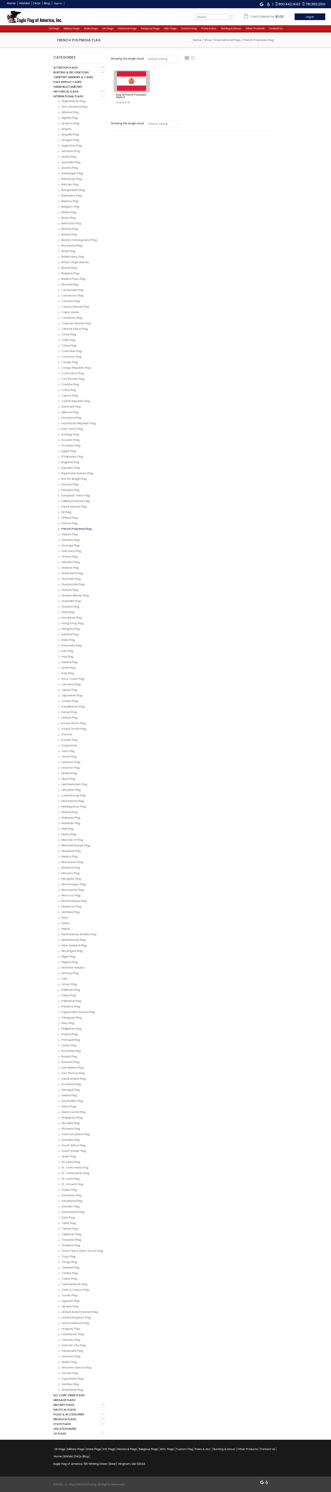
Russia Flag (69, 1056)
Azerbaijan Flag (72, 173)
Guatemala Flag (72, 584)
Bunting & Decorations (71, 72)
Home (11, 3)
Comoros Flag (71, 357)
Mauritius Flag (71, 851)
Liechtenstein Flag (74, 784)
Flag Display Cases (67, 82)
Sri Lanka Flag (70, 1162)
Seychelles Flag (72, 1101)
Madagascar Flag (73, 806)
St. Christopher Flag (75, 1173)
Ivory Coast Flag (72, 679)
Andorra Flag (70, 123)
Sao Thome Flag (72, 1073)
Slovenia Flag (70, 1129)
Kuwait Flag (69, 740)
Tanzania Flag (71, 1240)
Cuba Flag (68, 390)
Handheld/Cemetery (68, 87)
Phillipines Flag (71, 1029)
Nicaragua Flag (72, 951)
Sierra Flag (68, 1106)
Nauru (65, 923)
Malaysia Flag (70, 818)
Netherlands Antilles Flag (78, 934)
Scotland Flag (71, 1084)
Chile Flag (68, 340)
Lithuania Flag (71, 790)
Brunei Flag (69, 268)
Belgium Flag (70, 207)
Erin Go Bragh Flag (74, 479)
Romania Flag (71, 1051)
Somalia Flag (70, 1140)
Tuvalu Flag (69, 1295)
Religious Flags (150, 28)
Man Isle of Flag (72, 840)
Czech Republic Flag (75, 401)
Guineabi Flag (71, 601)
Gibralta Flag (70, 562)
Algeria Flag (69, 118)
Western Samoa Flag (76, 1367)
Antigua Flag (70, 140)
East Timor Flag (72, 429)
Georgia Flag (70, 545)
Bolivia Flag (69, 234)
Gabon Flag (69, 534)
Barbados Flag (71, 195)
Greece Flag (70, 568)
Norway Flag (70, 973)
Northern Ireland (72, 967)
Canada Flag (70, 301)
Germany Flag (71, 551)
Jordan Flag (69, 701)
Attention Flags (65, 68)
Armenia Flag (70, 151)
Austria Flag (69, 168)
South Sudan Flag (73, 1151)
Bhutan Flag (69, 229)
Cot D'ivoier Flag (72, 379)
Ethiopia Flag (70, 490)
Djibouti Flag (70, 412)
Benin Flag (68, 218)
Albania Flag (70, 112)
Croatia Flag (70, 384)
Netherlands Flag (73, 940)
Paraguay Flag (71, 1017)
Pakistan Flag (70, 990)
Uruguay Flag (70, 1329)
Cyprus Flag (69, 395)
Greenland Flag (72, 573)
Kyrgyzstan (69, 745)
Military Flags (71, 28)
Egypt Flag (68, 451)
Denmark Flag (71, 407)
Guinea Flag (69, 590)
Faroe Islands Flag (74, 506)
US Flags (54, 28)
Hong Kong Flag (72, 623)
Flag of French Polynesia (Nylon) (131, 96)
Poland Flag (69, 1034)
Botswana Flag (71, 245)
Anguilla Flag (70, 134)
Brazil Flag (68, 251)
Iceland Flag (69, 634)
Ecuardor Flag (70, 445)
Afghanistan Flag (73, 101)
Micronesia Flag (72, 862)
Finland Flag (69, 518)
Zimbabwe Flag (72, 1390)
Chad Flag (68, 334)
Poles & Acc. (209, 28)
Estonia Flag (69, 484)
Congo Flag (69, 362)
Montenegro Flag (73, 884)
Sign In (58, 3)
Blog (47, 3)
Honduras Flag (71, 618)
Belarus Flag (69, 201)
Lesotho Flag (70, 768)
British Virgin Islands (75, 262)
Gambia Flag (70, 540)
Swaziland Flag (71, 1201)
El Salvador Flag (72, 456)
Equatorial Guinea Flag (77, 473)
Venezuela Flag (72, 1351)
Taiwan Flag (69, 1229)
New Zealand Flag (74, 945)
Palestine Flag (71, 1001)
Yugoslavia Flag (72, 1379)
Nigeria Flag (69, 962)
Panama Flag (70, 1006)
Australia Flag (70, 162)
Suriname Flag (71, 1195)
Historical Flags (127, 28)
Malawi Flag (69, 812)
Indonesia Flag (71, 645)
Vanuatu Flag (70, 1340)
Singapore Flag (72, 1117)
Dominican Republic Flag (78, 423)
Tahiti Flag (68, 1223)
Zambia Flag (70, 1384)
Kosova (66, 734)
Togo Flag (68, 1256)
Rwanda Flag (70, 1062)
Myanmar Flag (71, 906)
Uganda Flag (70, 1301)
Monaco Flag (70, 873)
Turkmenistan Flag (74, 1284)
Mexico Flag (69, 856)
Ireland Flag (69, 662)
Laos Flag (68, 751)
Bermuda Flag (71, 223)
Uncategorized (64, 1429)
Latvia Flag (68, 756)
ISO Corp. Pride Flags (69, 1395)
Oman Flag (69, 984)
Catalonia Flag (71, 318)
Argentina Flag (71, 145)
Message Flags (64, 1400)
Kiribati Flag (69, 718)
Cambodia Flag (72, 290)
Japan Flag (69, 690)
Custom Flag (189, 28)
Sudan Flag (69, 1190)
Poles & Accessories (68, 1414)
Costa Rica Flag (72, 373)
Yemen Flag (69, 1373)
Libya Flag (68, 779)
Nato (65, 918)
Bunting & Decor (231, 28)
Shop (208, 40)
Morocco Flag (70, 895)
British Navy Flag (72, 257)
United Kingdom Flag (76, 1317)
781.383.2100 (315, 4)
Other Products (255, 28)
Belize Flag (68, 212)
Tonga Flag (69, 1262)
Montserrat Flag (72, 890)
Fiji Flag (66, 512)
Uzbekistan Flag (72, 1334)
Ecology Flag (70, 434)
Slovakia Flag (70, 1123)
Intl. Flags (107, 28)
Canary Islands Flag (75, 307)
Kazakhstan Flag (73, 706)
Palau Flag (68, 995)
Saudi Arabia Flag (73, 1079)
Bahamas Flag (71, 179)
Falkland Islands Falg (75, 501)
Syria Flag (68, 1217)
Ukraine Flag (69, 1306)
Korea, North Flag (73, 723)
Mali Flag (67, 829)
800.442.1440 (289, 4)
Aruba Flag (68, 157)
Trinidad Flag (70, 1267)
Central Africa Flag (74, 329)
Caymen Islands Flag (76, 323)
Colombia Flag (71, 351)
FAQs (36, 3)
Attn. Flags (170, 28)
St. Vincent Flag (72, 1184)
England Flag (70, 462)
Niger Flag (68, 956)
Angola (66, 129)
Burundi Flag (69, 284)
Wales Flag (69, 1362)
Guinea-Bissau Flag (75, 595)
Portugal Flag (70, 1040)
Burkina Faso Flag (73, 279)
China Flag (68, 345)
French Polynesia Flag (76, 529)
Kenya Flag (69, 712)
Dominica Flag (71, 418)
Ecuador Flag (70, 440)
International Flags (228, 40)
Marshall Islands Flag (75, 845)
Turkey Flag (69, 1279)
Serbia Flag (69, 1095)
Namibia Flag (70, 912)
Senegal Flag (70, 1090)
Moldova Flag (70, 868)
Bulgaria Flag (70, 273)
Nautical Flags (64, 1410)
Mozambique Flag (74, 901)
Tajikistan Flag (71, 1234)
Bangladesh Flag (73, 190)
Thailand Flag (70, 1245)
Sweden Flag (70, 1206)
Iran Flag (67, 651)
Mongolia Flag (71, 879)
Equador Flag (70, 468)
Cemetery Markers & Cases (73, 77)
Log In (310, 17)
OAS (64, 979)
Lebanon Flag (70, 762)
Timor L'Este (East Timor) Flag (82, 1251)
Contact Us (276, 28)
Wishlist (24, 3)
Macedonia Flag (72, 801)
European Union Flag (75, 495)
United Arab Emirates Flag (79, 1312)
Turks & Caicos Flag (75, 1290)
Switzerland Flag (72, 1212)
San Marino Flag (72, 1067)
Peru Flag (67, 1023)
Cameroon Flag (72, 295)
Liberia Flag (69, 773)
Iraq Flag (67, 656)
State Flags (91, 28)
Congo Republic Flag (76, 368)
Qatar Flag (68, 1045)
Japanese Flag (71, 695)
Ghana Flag (69, 556)
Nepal (65, 929)
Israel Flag (68, 668)
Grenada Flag (71, 579)
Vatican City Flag (73, 1345)
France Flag (69, 523)
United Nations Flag (75, 1323)
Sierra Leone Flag (73, 1112)
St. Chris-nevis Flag (74, 1167)
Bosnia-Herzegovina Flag (79, 240)
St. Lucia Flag (70, 1179)
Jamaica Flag (70, 684)
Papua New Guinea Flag (78, 1012)
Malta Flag (68, 834)
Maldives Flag (70, 823)
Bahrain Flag (70, 184)
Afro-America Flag (74, 107)
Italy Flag (67, 673)
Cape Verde (70, 312)
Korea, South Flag (73, 729)
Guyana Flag (70, 606)
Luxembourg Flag (73, 795)
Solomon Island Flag (75, 1134)
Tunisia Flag (69, 1273)
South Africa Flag (73, 1145)
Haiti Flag (67, 612)
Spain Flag (68, 1156)
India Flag (68, 640)
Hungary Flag (70, 629)
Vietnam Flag (70, 1356)
